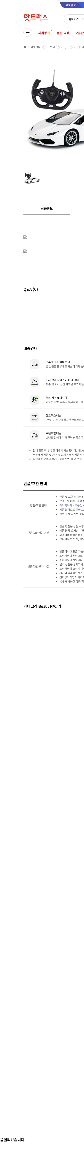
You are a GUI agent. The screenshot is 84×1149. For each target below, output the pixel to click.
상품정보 (47, 208)
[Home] (25, 46)
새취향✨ (44, 32)
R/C (66, 47)
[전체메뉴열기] (27, 32)
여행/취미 (35, 47)
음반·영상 (63, 32)
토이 (52, 47)
